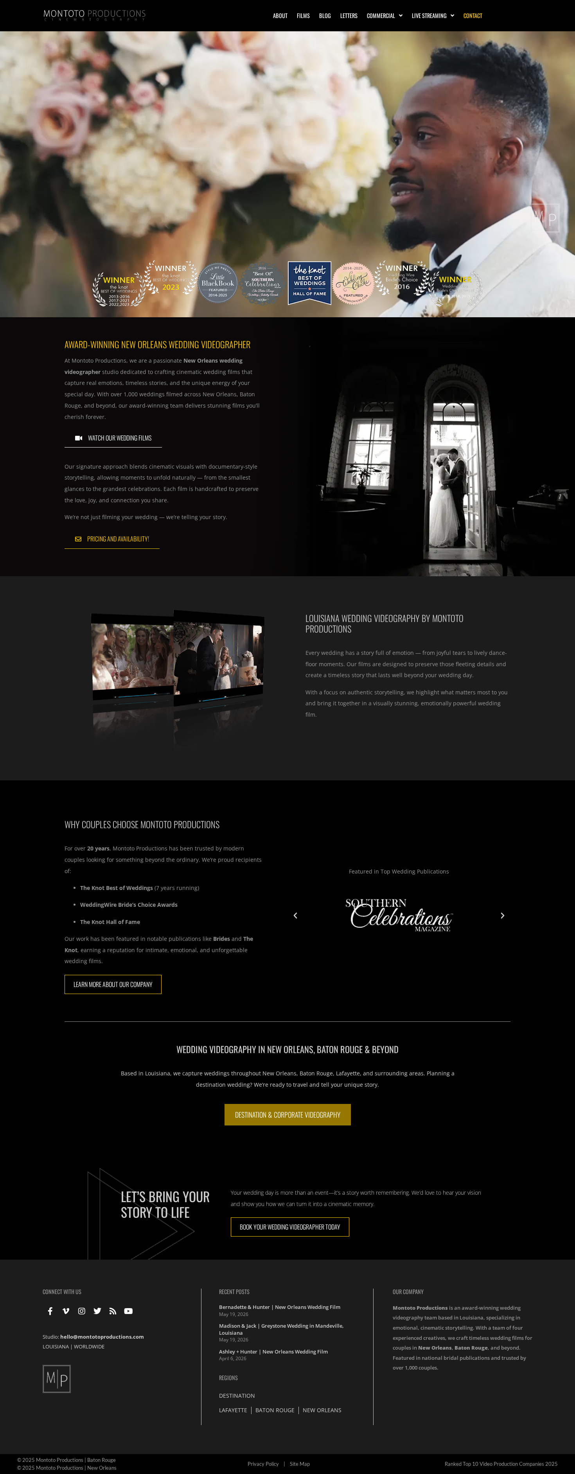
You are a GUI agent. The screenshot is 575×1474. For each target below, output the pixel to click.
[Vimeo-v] (66, 1311)
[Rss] (113, 1311)
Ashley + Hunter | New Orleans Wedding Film (273, 1351)
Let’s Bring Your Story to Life (165, 1204)
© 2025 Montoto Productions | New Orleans (67, 1468)
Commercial (381, 15)
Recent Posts (234, 1291)
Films (303, 15)
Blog (325, 15)
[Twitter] (97, 1311)
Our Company (408, 1291)
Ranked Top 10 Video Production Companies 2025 (501, 1464)
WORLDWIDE (89, 1346)
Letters (349, 15)
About (280, 15)
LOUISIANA (56, 1346)
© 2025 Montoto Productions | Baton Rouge (66, 1460)
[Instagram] (82, 1311)
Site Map (300, 1464)
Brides (221, 938)
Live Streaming (429, 15)
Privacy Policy (263, 1464)
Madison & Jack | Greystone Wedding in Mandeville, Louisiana (281, 1329)
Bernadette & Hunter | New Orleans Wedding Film (279, 1306)
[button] (295, 916)
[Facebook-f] (50, 1311)
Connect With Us (62, 1291)
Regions (228, 1377)
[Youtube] (129, 1311)
